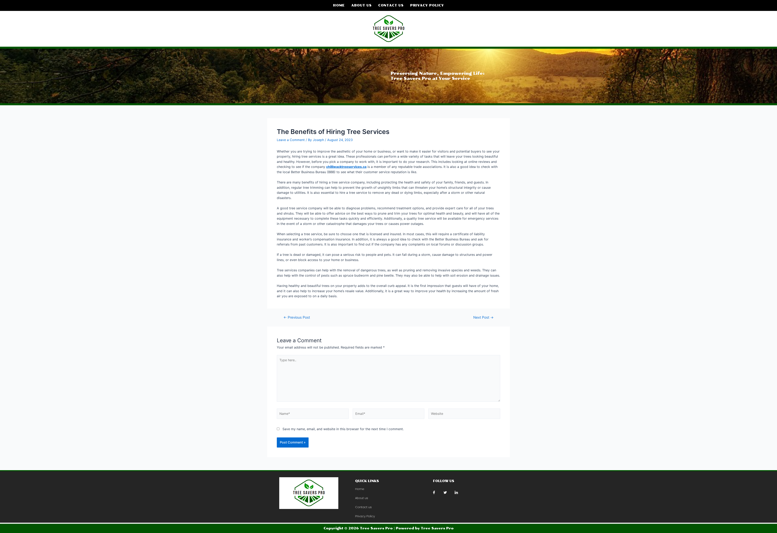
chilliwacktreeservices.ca (346, 167)
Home (339, 5)
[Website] (464, 414)
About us (361, 5)
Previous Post (296, 317)
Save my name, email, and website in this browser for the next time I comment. (343, 429)
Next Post (483, 317)
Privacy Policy (427, 5)
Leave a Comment (291, 140)
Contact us (391, 5)
